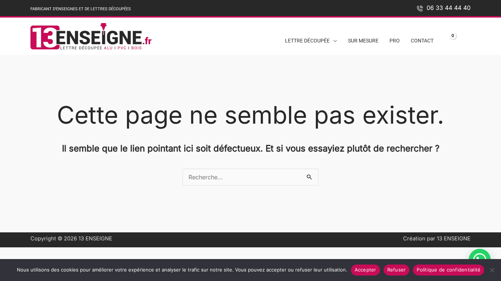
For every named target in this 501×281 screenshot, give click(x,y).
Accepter (365, 270)
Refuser (396, 270)
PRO (395, 41)
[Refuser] (491, 270)
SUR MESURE (363, 41)
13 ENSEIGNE (95, 238)
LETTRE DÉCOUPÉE (307, 41)
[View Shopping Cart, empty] (447, 41)
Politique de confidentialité (448, 270)
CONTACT (422, 41)
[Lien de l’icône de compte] (466, 39)
